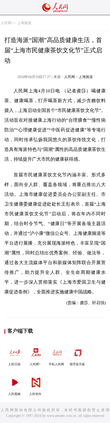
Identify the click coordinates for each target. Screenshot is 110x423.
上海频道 (24, 23)
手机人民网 (56, 364)
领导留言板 (77, 364)
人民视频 (14, 394)
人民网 (6, 23)
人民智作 (35, 394)
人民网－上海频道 (78, 77)
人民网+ (35, 364)
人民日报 (14, 364)
